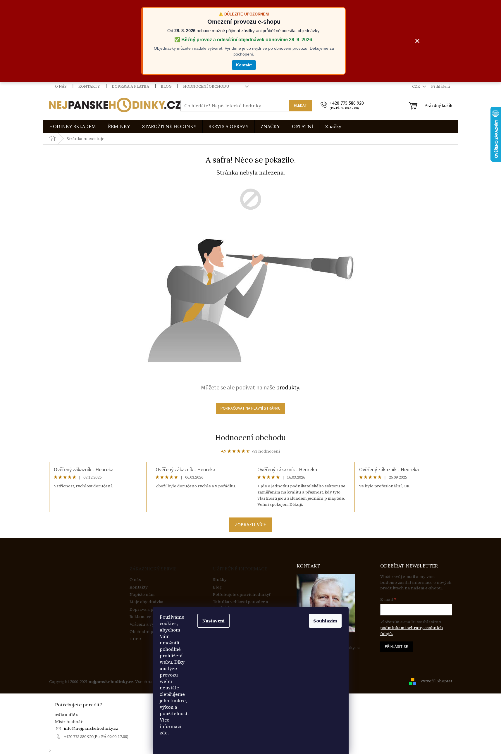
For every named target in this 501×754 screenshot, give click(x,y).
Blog (166, 86)
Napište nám (142, 594)
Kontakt (244, 65)
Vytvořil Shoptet (436, 681)
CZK (416, 86)
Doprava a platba (130, 86)
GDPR (135, 639)
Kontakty (89, 86)
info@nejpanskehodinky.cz (91, 728)
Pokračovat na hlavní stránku (250, 408)
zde (164, 732)
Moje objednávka (146, 602)
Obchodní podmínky (150, 631)
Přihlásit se (396, 647)
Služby (220, 579)
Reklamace (140, 617)
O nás (61, 86)
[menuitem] (72, 126)
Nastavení (213, 620)
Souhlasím (325, 620)
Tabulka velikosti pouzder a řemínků (240, 604)
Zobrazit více (250, 525)
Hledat (300, 105)
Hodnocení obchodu (206, 86)
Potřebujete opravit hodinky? (242, 594)
